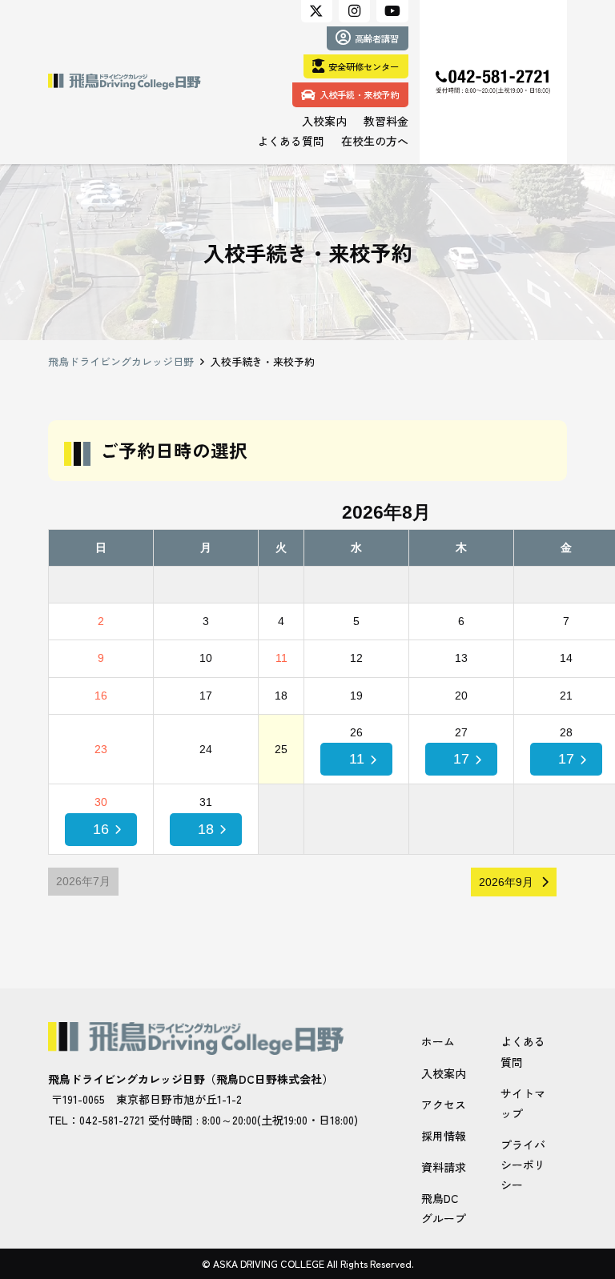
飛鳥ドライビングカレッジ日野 (121, 361)
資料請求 (443, 1167)
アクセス (443, 1105)
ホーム (438, 1041)
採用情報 (443, 1136)
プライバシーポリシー (522, 1165)
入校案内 (443, 1073)
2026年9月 (506, 882)
